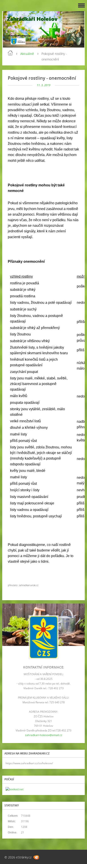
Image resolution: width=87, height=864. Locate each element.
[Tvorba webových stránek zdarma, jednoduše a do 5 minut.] (36, 857)
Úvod (10, 53)
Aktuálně (27, 54)
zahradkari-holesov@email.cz (43, 735)
